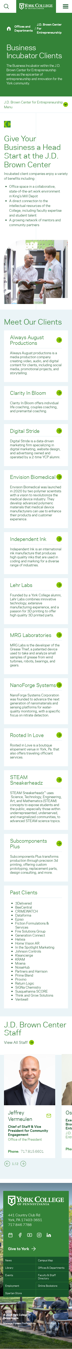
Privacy (64, 1322)
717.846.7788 (20, 1224)
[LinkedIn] (48, 1235)
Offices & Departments (51, 1267)
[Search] (6, 6)
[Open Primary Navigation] (65, 6)
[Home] (10, 28)
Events (9, 1275)
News (8, 1260)
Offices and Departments (23, 28)
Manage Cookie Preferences (19, 1323)
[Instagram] (39, 1235)
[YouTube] (29, 1235)
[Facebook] (20, 1235)
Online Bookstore (47, 1285)
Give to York (18, 1248)
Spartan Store (13, 1293)
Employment (12, 1285)
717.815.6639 (32, 1149)
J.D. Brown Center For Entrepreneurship (49, 28)
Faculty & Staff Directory (47, 1276)
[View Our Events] (10, 1235)
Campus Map (45, 1260)
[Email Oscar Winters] (44, 1112)
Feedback (50, 1322)
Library (9, 1267)
